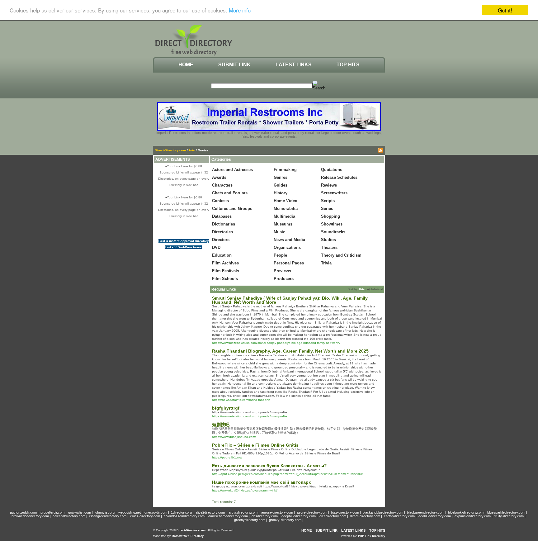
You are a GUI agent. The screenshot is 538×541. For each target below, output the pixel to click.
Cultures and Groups (232, 208)
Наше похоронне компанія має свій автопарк (261, 482)
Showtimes (331, 224)
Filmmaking (285, 169)
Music (279, 232)
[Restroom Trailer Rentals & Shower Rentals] (269, 129)
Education (222, 255)
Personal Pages (289, 263)
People (280, 255)
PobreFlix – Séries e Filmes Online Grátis (255, 445)
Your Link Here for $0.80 (184, 166)
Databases (222, 216)
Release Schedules (339, 177)
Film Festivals (225, 270)
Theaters (329, 247)
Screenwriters (334, 193)
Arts (192, 150)
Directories (222, 232)
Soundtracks (333, 232)
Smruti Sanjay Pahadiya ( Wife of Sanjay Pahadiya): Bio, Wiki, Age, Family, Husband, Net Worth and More (290, 300)
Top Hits (348, 64)
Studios (328, 239)
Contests (220, 200)
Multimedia (284, 216)
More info (240, 10)
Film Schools (225, 278)
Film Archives (225, 263)
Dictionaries (223, 224)
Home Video (285, 200)
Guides (280, 185)
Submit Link (234, 64)
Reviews (329, 185)
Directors (220, 239)
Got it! (505, 10)
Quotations (331, 169)
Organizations (287, 247)
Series (327, 208)
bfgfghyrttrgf (225, 408)
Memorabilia (286, 208)
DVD (216, 247)
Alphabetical (375, 289)
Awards (219, 177)
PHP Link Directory (371, 536)
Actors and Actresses (232, 169)
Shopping (330, 216)
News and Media (289, 239)
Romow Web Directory (188, 536)
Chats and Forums (230, 193)
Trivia (326, 263)
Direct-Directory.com (170, 150)
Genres (280, 177)
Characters (222, 185)
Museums (283, 224)
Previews (282, 270)
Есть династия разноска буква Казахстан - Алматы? (269, 465)
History (280, 193)
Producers (284, 278)
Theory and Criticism (341, 255)
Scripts (328, 200)
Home (185, 64)
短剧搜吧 (220, 424)
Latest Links (294, 64)
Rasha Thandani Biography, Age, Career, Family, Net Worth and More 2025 (290, 351)
